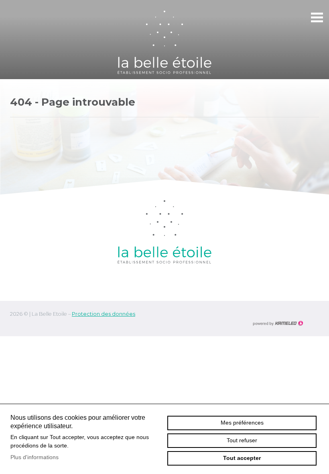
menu (317, 17)
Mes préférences (242, 422)
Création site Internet (277, 323)
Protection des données (103, 314)
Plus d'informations (34, 457)
